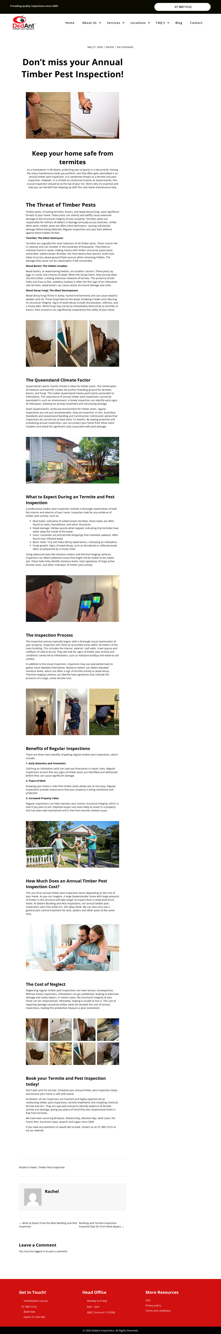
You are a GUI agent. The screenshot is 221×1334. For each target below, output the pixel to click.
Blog (178, 23)
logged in (39, 1251)
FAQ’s (160, 23)
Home (70, 23)
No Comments (125, 47)
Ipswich (63, 1121)
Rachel (110, 47)
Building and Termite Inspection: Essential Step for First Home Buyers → (101, 1224)
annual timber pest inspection (92, 1090)
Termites (31, 243)
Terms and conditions (158, 1310)
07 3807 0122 (105, 1127)
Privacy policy (153, 1305)
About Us (89, 23)
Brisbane (59, 1118)
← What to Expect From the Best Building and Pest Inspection (48, 1224)
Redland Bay (73, 1118)
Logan (77, 1121)
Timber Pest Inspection (51, 1167)
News (33, 1167)
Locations (138, 23)
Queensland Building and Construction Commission (74, 416)
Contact (196, 23)
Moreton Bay (89, 1118)
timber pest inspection (56, 508)
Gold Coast (104, 1118)
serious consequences (100, 990)
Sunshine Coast (49, 1121)
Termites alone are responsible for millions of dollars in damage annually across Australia (67, 220)
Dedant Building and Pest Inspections (58, 903)
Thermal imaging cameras (41, 674)
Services (113, 23)
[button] (100, 22)
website (39, 1130)
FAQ (148, 1300)
